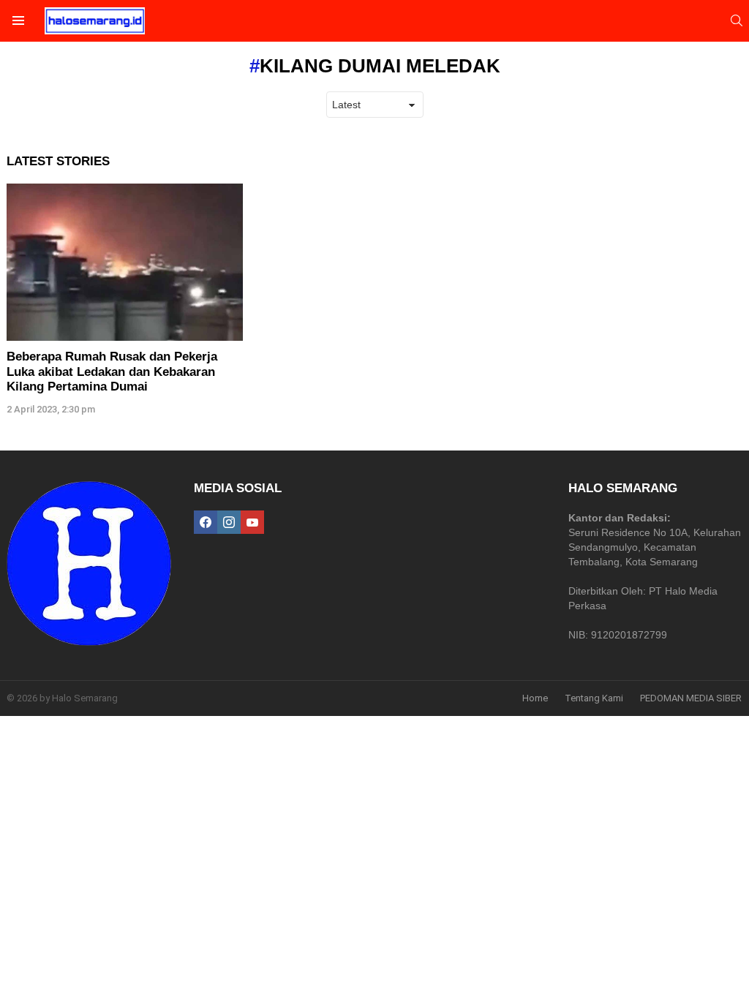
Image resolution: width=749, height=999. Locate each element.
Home (535, 698)
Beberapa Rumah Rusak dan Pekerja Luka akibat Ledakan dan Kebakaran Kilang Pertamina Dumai (112, 371)
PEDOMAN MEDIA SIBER (691, 698)
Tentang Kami (594, 698)
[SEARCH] (736, 20)
